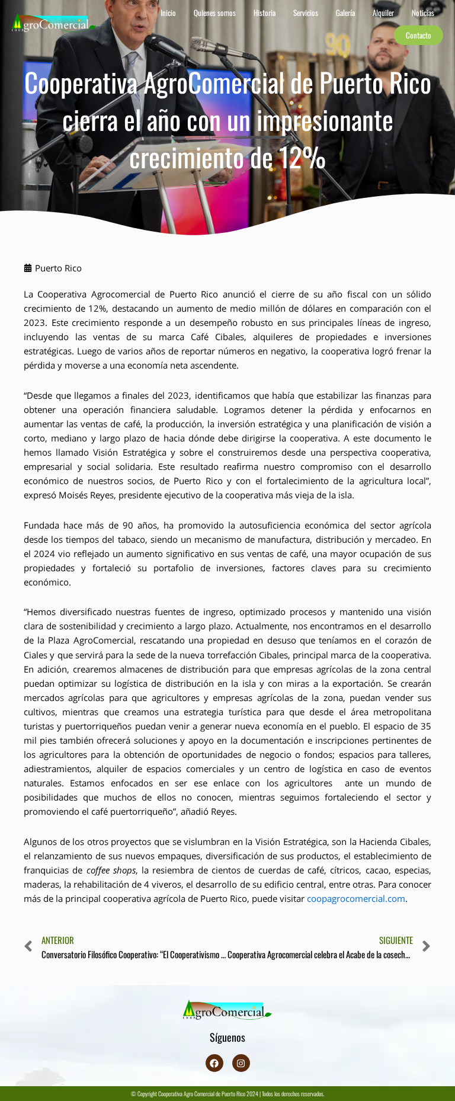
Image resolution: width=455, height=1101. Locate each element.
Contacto (418, 35)
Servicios (305, 12)
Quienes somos (215, 12)
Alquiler (383, 12)
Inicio (168, 12)
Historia (264, 12)
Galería (345, 12)
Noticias (423, 12)
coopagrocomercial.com (356, 898)
